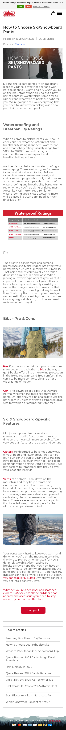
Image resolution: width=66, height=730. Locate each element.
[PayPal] (40, 725)
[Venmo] (50, 725)
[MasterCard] (19, 725)
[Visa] (25, 725)
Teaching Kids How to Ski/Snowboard (29, 638)
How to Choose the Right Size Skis (27, 644)
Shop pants (33, 610)
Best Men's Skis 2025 (19, 666)
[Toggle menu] (59, 13)
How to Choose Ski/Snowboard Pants (32, 29)
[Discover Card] (35, 725)
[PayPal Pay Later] (45, 725)
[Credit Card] (14, 725)
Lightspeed (55, 720)
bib (42, 369)
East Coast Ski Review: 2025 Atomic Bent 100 (31, 688)
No (28, 6)
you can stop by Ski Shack (19, 577)
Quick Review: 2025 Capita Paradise (28, 673)
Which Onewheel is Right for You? (28, 701)
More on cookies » (41, 6)
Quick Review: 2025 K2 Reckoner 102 (29, 679)
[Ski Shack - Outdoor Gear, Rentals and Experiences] (9, 13)
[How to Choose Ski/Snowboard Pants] (33, 80)
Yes (20, 6)
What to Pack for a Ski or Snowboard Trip (32, 651)
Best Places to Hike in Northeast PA (28, 695)
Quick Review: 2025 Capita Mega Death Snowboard (31, 659)
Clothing (20, 44)
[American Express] (30, 725)
